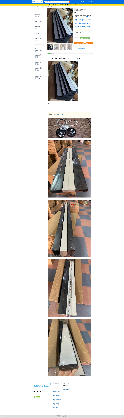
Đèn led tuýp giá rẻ (36, 33)
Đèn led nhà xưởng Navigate (38, 63)
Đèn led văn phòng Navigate (51, 6)
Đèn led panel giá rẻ (37, 26)
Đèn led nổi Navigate (38, 64)
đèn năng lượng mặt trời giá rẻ (80, 26)
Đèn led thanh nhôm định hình (38, 69)
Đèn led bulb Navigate (38, 54)
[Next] (71, 25)
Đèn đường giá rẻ (36, 12)
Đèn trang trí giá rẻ (36, 40)
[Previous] (48, 25)
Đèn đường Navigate (38, 51)
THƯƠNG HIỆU (55, 4)
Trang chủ (34, 6)
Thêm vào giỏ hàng (85, 38)
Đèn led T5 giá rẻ (36, 31)
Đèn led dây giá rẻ (56, 396)
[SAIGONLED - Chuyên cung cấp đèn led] (37, 1)
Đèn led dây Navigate (38, 57)
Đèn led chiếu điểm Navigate (38, 56)
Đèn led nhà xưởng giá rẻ (37, 21)
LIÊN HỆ (71, 4)
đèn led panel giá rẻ (79, 20)
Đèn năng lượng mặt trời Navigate (38, 75)
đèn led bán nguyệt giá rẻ (80, 24)
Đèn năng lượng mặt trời (56, 408)
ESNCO (54, 388)
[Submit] (69, 2)
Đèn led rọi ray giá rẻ (56, 404)
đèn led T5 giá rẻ (88, 26)
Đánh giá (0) (52, 53)
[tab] (48, 53)
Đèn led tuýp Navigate (38, 70)
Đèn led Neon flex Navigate (37, 61)
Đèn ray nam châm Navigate (38, 77)
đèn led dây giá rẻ (83, 23)
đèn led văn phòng (61, 114)
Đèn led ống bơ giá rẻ (37, 24)
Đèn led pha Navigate (38, 67)
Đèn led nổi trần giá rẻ (56, 400)
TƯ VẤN (75, 4)
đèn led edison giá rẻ (86, 20)
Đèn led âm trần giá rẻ (37, 14)
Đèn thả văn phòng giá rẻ (37, 38)
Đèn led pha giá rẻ (36, 28)
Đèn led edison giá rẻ (37, 19)
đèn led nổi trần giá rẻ (86, 22)
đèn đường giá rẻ (88, 24)
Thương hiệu (39, 6)
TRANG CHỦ (49, 4)
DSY (53, 385)
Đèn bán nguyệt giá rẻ (37, 11)
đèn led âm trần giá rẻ (82, 19)
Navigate (43, 6)
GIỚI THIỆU (67, 4)
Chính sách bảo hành (66, 389)
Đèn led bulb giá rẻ (36, 16)
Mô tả (48, 53)
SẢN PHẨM (61, 4)
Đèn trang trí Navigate (38, 78)
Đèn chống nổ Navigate (38, 50)
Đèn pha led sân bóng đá (37, 36)
